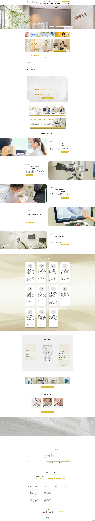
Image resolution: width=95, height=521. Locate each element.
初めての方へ (29, 464)
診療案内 (36, 486)
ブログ (60, 486)
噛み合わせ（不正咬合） (47, 492)
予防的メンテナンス (37, 502)
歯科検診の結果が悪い (56, 487)
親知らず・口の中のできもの (47, 493)
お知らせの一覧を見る (47, 98)
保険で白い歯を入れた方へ (63, 357)
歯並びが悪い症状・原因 (29, 359)
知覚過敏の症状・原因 (29, 350)
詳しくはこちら (65, 151)
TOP (28, 486)
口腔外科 (36, 493)
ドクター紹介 (31, 498)
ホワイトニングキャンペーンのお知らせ (46, 89)
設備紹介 (47, 386)
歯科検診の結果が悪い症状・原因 (64, 355)
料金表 (30, 492)
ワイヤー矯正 (36, 492)
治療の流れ (28, 466)
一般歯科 (36, 487)
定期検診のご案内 (32, 501)
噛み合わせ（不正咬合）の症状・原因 (30, 357)
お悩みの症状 (46, 486)
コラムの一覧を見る (47, 412)
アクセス (28, 469)
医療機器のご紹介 (32, 493)
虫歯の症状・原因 (28, 345)
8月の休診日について (58, 26)
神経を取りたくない (62, 353)
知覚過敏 (45, 491)
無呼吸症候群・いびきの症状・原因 (64, 346)
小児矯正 (36, 501)
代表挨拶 (28, 461)
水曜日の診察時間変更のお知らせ (40, 84)
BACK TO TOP (69, 520)
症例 (65, 486)
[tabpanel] (47, 17)
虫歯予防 (36, 503)
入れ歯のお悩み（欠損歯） (47, 498)
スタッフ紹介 (31, 499)
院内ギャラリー (31, 494)
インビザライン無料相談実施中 (44, 94)
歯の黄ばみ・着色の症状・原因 (63, 365)
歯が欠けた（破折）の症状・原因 (30, 348)
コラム (63, 486)
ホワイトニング (36, 499)
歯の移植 (36, 494)
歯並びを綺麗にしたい (29, 354)
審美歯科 (36, 498)
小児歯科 (36, 500)
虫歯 (44, 487)
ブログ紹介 (31, 500)
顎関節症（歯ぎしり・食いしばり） (48, 499)
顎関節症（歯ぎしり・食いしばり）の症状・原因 (63, 351)
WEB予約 (66, 1)
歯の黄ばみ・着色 (46, 494)
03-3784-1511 (58, 1)
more (67, 26)
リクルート (31, 502)
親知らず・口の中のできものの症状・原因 (64, 363)
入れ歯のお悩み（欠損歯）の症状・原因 (63, 348)
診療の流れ (31, 491)
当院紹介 (31, 486)
